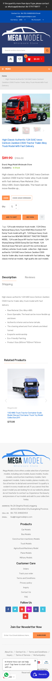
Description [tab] (9, 277)
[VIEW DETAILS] (26, 419)
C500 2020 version (22, 198)
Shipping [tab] (7, 284)
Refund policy (39, 655)
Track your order (26, 573)
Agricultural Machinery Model (26, 548)
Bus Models (26, 534)
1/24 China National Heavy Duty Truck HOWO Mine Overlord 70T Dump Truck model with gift (24, 230)
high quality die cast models (37, 259)
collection (32, 249)
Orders (26, 569)
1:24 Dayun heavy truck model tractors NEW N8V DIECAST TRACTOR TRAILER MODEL (24, 236)
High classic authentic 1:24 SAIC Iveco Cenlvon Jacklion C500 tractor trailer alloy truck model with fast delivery (25, 252)
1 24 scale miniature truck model (21, 227)
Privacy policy (26, 583)
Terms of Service (23, 655)
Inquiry (26, 587)
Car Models (26, 530)
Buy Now (30, 217)
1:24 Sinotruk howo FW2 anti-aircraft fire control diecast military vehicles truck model (24, 246)
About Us (9, 652)
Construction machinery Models (26, 539)
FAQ (26, 597)
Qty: (4, 207)
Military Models (26, 558)
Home (4, 76)
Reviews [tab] (30, 277)
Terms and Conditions (26, 578)
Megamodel (12, 408)
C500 (5, 198)
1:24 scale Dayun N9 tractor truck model (26, 239)
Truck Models (26, 544)
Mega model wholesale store (20, 165)
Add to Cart (11, 217)
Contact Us (26, 592)
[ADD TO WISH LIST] (32, 419)
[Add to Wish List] (42, 217)
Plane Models (26, 553)
